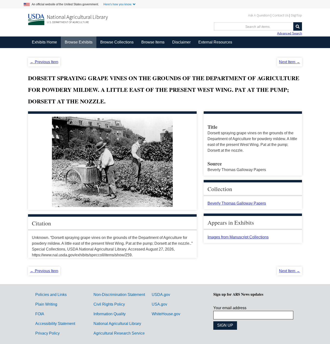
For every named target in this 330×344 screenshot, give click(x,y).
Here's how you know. (117, 4)
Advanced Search (289, 33)
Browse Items (153, 42)
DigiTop (296, 15)
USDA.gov (161, 295)
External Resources (215, 42)
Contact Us (280, 15)
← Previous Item (44, 62)
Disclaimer (181, 42)
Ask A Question (259, 15)
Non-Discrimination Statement (119, 295)
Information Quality (109, 314)
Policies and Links (51, 295)
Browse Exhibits (79, 42)
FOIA (39, 314)
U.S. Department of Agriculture (68, 22)
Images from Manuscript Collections (238, 237)
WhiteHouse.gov (166, 314)
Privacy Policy (47, 333)
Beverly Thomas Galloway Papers (237, 203)
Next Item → (289, 62)
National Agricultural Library (77, 17)
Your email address (229, 308)
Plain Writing (46, 304)
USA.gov (159, 304)
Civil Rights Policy (109, 304)
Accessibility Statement (55, 324)
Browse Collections (117, 42)
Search (297, 26)
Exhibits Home (44, 42)
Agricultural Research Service (119, 333)
